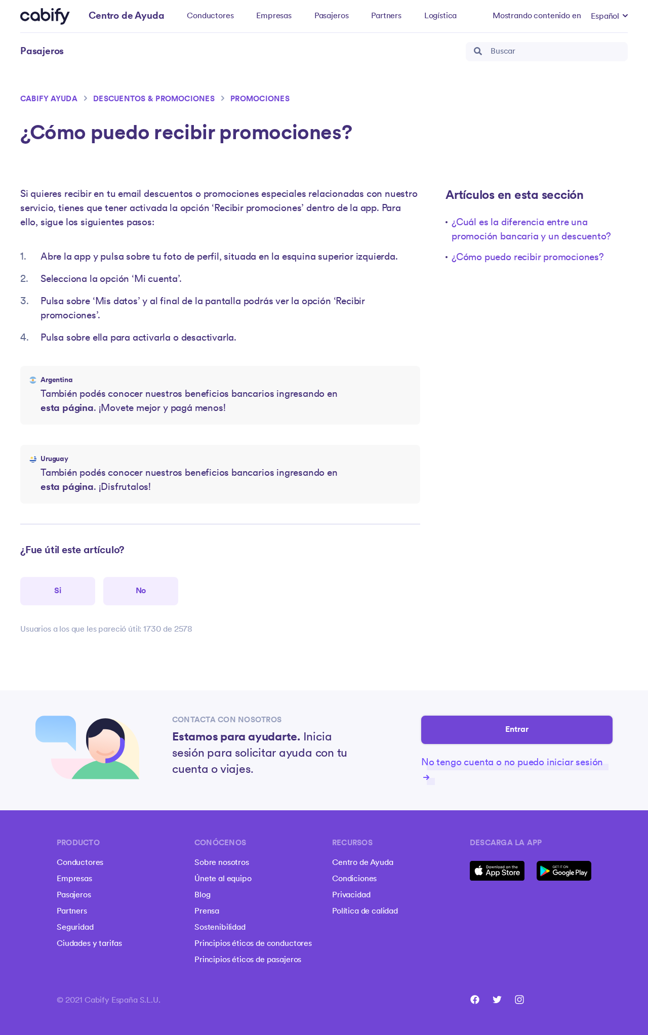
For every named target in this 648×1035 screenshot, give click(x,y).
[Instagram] (519, 1000)
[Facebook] (475, 1000)
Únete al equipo (223, 879)
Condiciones (354, 879)
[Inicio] (45, 16)
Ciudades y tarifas (89, 944)
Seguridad (75, 928)
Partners (386, 16)
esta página (67, 408)
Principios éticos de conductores (253, 944)
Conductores (210, 16)
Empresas (274, 16)
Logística (440, 16)
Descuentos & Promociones (154, 99)
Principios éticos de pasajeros (247, 960)
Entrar (517, 730)
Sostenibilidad (220, 928)
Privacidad (351, 895)
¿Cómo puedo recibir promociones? (528, 258)
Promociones (260, 99)
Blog (202, 895)
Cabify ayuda (48, 99)
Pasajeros (331, 16)
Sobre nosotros (221, 863)
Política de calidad (365, 911)
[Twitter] (497, 1000)
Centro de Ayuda (362, 863)
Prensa (206, 911)
